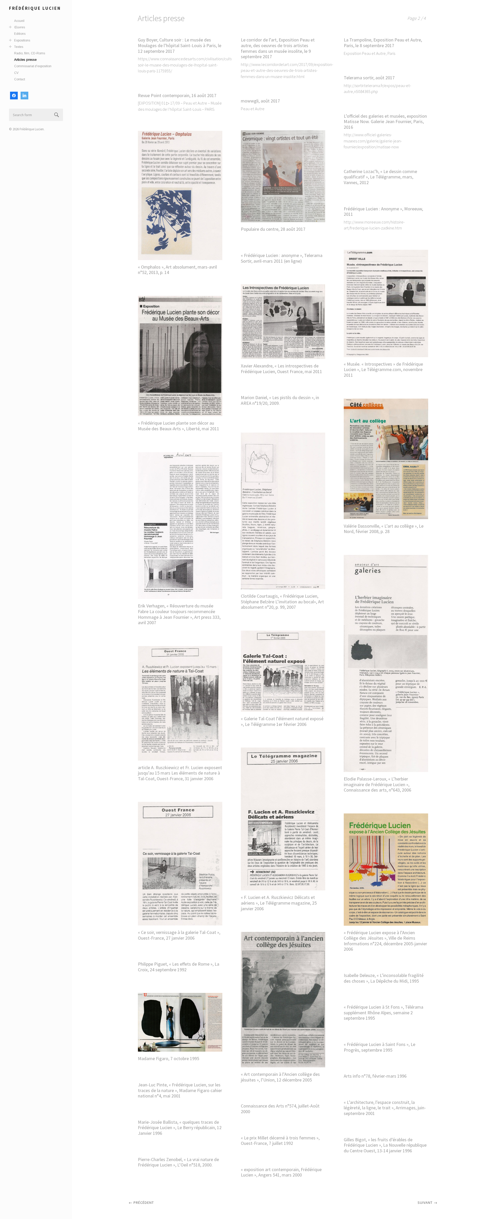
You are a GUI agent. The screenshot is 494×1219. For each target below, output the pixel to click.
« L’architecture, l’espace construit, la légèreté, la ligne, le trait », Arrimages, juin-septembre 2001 (385, 1107)
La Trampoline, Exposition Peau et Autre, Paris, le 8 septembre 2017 (383, 42)
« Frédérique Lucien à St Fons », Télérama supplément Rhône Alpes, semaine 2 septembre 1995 (383, 1012)
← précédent (141, 1202)
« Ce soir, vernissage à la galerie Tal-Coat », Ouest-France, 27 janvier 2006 (179, 935)
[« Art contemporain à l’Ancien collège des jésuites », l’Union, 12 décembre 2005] (283, 999)
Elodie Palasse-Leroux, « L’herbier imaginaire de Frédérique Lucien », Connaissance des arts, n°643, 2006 (377, 784)
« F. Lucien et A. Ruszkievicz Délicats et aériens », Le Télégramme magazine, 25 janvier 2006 (279, 902)
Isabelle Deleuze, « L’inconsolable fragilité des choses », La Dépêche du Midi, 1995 (384, 978)
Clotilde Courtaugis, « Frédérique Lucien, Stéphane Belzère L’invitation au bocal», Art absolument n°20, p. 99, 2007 (282, 601)
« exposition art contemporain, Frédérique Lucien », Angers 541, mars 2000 (281, 1172)
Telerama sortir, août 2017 (369, 78)
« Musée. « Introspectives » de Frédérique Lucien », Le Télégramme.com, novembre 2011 (383, 369)
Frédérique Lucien (35, 8)
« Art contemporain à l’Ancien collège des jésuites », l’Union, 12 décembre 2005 (280, 1077)
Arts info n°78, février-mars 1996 (375, 1076)
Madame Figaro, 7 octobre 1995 (168, 1058)
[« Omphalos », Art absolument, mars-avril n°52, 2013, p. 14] (180, 195)
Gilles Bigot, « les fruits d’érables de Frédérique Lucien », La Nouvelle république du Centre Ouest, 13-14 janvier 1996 (385, 1145)
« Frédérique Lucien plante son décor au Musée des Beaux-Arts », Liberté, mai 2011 (178, 426)
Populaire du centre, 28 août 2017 (273, 229)
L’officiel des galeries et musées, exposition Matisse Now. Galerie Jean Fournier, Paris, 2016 (385, 121)
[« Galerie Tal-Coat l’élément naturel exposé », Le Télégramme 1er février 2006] (283, 671)
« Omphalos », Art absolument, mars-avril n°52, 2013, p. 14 (177, 270)
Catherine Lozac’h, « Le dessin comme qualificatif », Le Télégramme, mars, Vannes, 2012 (380, 176)
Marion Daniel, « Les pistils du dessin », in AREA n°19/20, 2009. (280, 400)
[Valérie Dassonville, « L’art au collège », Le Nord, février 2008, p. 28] (386, 459)
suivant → (427, 1202)
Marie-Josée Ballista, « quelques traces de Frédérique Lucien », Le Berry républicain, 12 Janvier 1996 (180, 1127)
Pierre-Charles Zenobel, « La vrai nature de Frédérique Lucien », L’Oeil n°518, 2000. (178, 1162)
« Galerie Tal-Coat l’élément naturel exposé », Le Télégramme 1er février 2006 (282, 721)
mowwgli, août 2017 (260, 101)
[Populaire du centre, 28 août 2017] (283, 176)
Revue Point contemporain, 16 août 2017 (177, 95)
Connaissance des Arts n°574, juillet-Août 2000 (280, 1108)
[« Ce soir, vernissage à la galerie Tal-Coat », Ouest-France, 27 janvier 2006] (180, 863)
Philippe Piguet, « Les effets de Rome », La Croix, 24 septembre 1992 (178, 967)
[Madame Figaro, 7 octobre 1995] (180, 1022)
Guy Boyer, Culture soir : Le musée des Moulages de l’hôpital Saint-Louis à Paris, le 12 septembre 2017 (179, 45)
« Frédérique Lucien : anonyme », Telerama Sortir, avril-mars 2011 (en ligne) (281, 258)
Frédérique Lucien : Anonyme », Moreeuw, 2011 (383, 211)
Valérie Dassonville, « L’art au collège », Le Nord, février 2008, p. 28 (384, 529)
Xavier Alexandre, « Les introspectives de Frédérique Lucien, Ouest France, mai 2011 (281, 368)
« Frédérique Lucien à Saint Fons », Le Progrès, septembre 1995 (379, 1047)
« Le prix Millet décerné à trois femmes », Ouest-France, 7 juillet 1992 (280, 1140)
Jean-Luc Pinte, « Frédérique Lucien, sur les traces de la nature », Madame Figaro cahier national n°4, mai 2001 (180, 1090)
